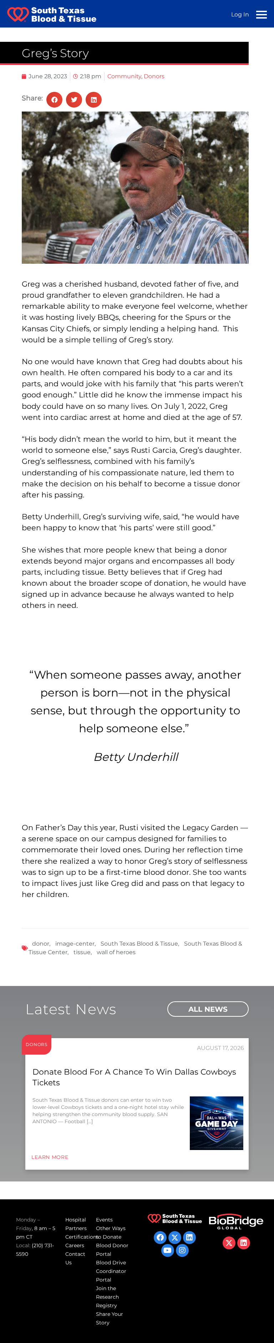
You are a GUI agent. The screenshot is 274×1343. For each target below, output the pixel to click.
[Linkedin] (189, 1237)
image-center (75, 943)
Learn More (49, 1157)
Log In (240, 14)
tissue (82, 952)
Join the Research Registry (107, 1297)
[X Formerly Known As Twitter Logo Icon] (174, 1237)
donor (40, 943)
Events (104, 1219)
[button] (54, 100)
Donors (154, 76)
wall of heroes (116, 952)
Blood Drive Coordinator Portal (111, 1271)
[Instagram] (182, 1250)
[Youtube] (167, 1250)
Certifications (82, 1237)
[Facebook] (160, 1237)
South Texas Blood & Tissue (139, 943)
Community (124, 76)
